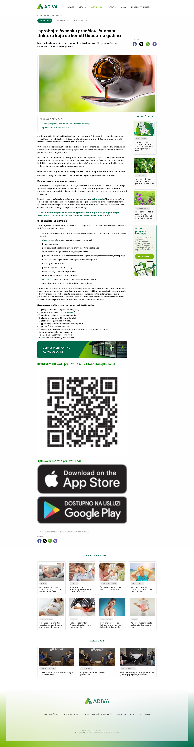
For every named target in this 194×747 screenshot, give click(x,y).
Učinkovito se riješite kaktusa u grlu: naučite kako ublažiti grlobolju (110, 623)
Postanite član (144, 256)
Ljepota (82, 7)
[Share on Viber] (154, 44)
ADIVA (123, 7)
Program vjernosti (140, 7)
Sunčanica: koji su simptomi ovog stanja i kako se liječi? (141, 588)
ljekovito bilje (51, 532)
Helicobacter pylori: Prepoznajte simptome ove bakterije (80, 623)
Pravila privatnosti (125, 714)
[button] (156, 7)
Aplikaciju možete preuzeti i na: (55, 127)
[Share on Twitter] (141, 44)
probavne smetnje (66, 532)
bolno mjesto (98, 199)
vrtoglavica (47, 279)
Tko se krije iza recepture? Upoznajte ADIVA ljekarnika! (56, 672)
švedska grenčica (82, 532)
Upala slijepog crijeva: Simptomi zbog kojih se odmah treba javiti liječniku (50, 588)
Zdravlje (69, 7)
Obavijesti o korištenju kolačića (97, 714)
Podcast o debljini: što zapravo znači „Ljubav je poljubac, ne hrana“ (137, 672)
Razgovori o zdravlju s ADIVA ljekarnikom (93, 672)
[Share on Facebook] (135, 44)
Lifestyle (112, 7)
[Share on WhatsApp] (148, 44)
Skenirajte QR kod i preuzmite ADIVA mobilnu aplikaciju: (66, 123)
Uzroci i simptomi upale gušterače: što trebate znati (141, 623)
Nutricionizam (97, 7)
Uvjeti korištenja (51, 714)
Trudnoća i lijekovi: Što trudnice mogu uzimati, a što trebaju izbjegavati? (50, 623)
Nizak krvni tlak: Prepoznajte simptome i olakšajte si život (80, 588)
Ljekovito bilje (58, 16)
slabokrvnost (48, 240)
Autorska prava (71, 714)
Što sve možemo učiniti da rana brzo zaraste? (110, 587)
